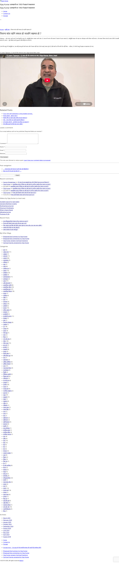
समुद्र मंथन (6, 494)
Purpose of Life (4, 214)
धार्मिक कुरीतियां (7, 362)
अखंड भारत (6, 252)
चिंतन (4, 337)
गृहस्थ (4, 331)
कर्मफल (5, 304)
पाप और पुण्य (6, 380)
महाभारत (5, 424)
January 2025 (7, 522)
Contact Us (6, 13)
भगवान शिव (5, 409)
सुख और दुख (6, 501)
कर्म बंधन (5, 302)
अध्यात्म (5, 258)
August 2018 (7, 537)
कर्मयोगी (5, 306)
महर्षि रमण (7, 29)
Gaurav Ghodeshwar (9, 182)
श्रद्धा (4, 472)
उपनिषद (5, 295)
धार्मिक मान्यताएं (6, 364)
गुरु (4, 326)
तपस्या (4, 351)
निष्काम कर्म (5, 376)
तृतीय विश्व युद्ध (6, 355)
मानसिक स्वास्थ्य (7, 434)
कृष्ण (4, 320)
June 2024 (6, 530)
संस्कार (5, 496)
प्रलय (4, 387)
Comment (3, 143)
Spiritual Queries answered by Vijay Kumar (16, 243)
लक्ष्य (4, 455)
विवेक (4, 459)
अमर (4, 264)
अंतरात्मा (5, 256)
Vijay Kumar (6, 184)
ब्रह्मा (4, 399)
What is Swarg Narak (6, 210)
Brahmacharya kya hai (7, 206)
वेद (4, 463)
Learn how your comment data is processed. (37, 160)
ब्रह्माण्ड (5, 401)
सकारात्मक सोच (7, 482)
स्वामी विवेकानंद (6, 509)
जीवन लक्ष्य (5, 343)
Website (2, 153)
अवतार (4, 270)
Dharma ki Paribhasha (7, 208)
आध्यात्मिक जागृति (7, 285)
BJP (4, 250)
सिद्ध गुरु (5, 498)
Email (2, 150)
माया (4, 436)
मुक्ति (4, 438)
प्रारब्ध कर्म (5, 389)
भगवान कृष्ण (6, 407)
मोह (4, 445)
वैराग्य (4, 467)
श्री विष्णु (5, 476)
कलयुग (4, 308)
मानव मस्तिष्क (6, 428)
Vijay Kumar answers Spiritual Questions (15, 241)
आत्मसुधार (5, 279)
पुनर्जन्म (5, 384)
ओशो (4, 297)
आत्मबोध (5, 275)
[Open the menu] (0, 19)
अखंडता (5, 254)
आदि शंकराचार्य (6, 283)
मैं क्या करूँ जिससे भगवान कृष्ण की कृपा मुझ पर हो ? (24, 192)
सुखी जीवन (5, 503)
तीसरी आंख (5, 353)
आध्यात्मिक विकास (7, 291)
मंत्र (4, 416)
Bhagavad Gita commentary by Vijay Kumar (16, 239)
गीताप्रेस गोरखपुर (7, 322)
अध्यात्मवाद (5, 260)
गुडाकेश (5, 324)
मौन (4, 447)
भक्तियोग (5, 405)
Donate (5, 16)
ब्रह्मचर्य (5, 397)
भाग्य (4, 411)
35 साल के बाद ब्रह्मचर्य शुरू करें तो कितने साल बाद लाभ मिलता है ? (33, 182)
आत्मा (4, 281)
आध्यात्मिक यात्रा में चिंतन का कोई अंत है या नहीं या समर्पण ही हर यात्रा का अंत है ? (32, 184)
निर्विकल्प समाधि (7, 374)
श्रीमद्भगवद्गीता (6, 478)
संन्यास (4, 492)
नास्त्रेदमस (5, 370)
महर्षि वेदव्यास (6, 422)
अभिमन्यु (5, 262)
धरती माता (5, 360)
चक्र (4, 335)
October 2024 (7, 524)
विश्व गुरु (5, 461)
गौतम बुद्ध (5, 333)
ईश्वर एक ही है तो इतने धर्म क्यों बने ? (12, 171)
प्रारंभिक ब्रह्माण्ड (7, 391)
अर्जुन (4, 266)
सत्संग (4, 488)
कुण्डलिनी (5, 314)
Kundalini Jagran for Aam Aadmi (9, 202)
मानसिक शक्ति (6, 432)
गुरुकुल (5, 328)
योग (4, 449)
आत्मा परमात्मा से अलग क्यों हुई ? (10, 229)
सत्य (4, 486)
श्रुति (4, 480)
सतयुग (4, 484)
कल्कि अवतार (6, 310)
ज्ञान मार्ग (5, 345)
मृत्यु (4, 440)
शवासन (5, 470)
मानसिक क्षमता (6, 430)
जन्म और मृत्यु (6, 339)
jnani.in (21, 560)
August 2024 (7, 528)
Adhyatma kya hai (5, 212)
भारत (4, 413)
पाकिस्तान (5, 378)
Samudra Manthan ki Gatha (8, 204)
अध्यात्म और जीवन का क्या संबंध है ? (11, 227)
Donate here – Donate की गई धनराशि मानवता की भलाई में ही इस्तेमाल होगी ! (22, 548)
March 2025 (6, 518)
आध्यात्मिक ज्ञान (7, 289)
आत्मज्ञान (5, 273)
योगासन (5, 451)
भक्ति (4, 403)
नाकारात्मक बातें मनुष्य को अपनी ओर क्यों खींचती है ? (16, 169)
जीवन (4, 341)
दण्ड (4, 357)
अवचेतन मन (6, 268)
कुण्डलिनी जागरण (7, 316)
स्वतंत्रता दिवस (6, 505)
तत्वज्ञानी (5, 349)
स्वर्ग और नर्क (6, 507)
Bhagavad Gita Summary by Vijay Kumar (15, 236)
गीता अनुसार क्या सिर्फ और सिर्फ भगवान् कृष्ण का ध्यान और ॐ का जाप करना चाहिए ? (22, 225)
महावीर (4, 426)
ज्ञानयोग (5, 347)
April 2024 (6, 535)
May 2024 (6, 533)
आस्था (4, 293)
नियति (4, 372)
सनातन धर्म (5, 490)
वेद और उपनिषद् (7, 465)
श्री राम (5, 474)
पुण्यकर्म (5, 382)
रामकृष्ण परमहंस (7, 453)
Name (2, 147)
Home (5, 11)
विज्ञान (4, 457)
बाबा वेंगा (5, 393)
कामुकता (5, 312)
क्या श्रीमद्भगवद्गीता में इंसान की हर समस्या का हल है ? (15, 221)
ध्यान (4, 366)
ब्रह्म (4, 395)
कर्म (4, 299)
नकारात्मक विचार (7, 368)
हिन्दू (4, 511)
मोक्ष (4, 443)
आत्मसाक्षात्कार (6, 277)
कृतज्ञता (5, 318)
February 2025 (7, 520)
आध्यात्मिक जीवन (7, 287)
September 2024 (8, 526)
